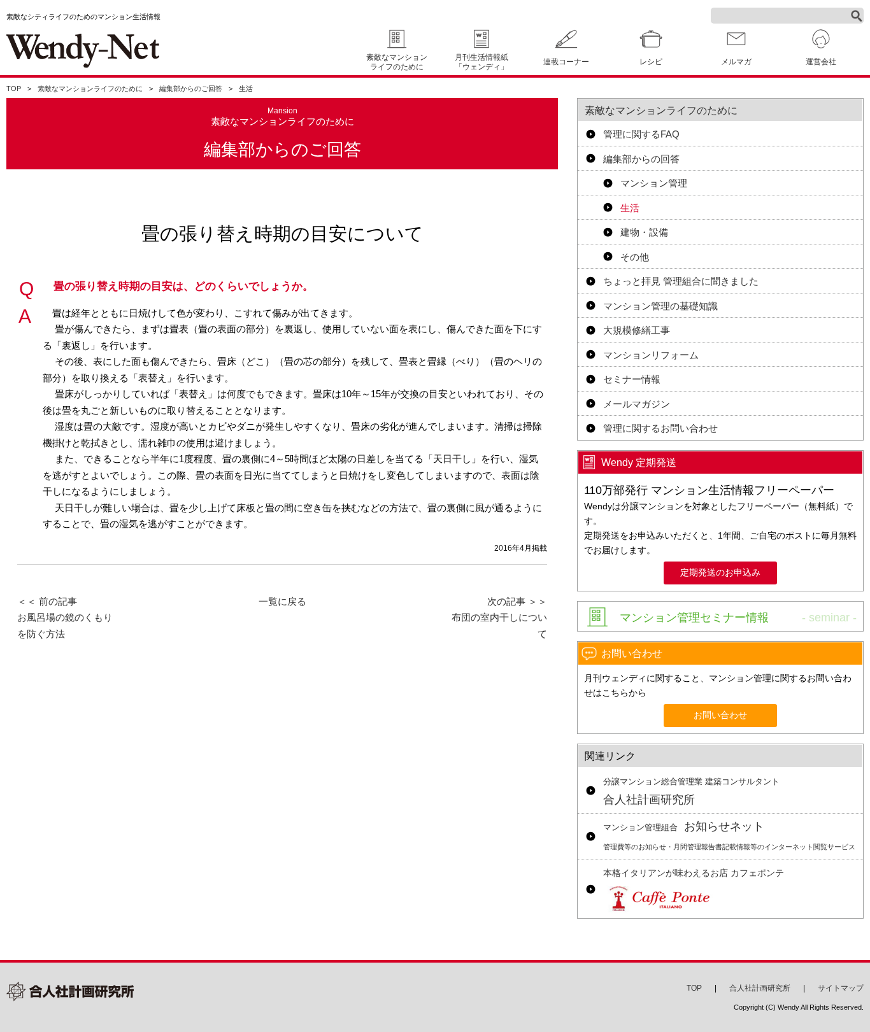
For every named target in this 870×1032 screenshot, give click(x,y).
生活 (246, 88)
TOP (13, 88)
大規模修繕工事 (636, 330)
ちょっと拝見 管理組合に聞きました (681, 281)
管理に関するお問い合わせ (660, 428)
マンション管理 (653, 183)
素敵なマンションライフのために (396, 62)
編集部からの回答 (641, 158)
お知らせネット (729, 835)
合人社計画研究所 (691, 792)
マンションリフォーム (651, 355)
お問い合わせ (720, 715)
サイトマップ (841, 988)
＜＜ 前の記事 (65, 617)
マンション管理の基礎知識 (660, 305)
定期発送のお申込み (720, 572)
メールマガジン (636, 404)
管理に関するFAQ (641, 134)
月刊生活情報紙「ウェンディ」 (481, 62)
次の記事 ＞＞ (499, 617)
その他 (634, 256)
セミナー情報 (631, 379)
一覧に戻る (282, 601)
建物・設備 (644, 232)
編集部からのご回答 (190, 88)
